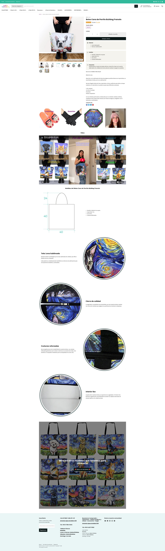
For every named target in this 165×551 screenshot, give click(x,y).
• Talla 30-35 (31, 10)
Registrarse (43, 530)
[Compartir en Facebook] (87, 105)
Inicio (40, 14)
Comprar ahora (106, 38)
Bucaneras (40, 10)
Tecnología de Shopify (43, 547)
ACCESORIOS (68, 10)
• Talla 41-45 (13, 10)
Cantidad (88, 31)
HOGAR (86, 10)
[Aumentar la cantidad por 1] (97, 34)
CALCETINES (5, 10)
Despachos (18, 1)
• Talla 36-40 (22, 10)
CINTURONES (77, 10)
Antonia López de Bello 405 (68, 521)
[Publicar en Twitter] (89, 105)
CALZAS (60, 10)
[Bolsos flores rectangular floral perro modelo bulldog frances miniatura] (41, 65)
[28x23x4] (88, 29)
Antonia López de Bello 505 (90, 523)
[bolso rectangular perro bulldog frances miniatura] (46, 65)
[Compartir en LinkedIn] (91, 105)
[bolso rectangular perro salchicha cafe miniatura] (57, 65)
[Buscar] (136, 6)
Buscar (3, 1)
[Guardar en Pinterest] (93, 105)
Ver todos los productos (10, 1)
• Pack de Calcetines (50, 10)
